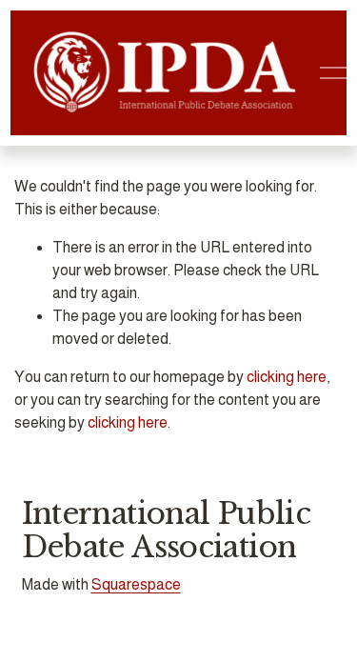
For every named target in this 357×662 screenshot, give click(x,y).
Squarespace (136, 584)
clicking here (287, 377)
